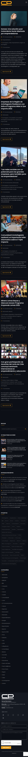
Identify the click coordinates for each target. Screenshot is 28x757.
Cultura (18, 526)
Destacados (5, 115)
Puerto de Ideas (6, 546)
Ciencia (4, 592)
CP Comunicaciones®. (15, 751)
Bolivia (7, 520)
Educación (4, 614)
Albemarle (4, 574)
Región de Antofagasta (7, 552)
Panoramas (5, 660)
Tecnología (23, 558)
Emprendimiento (7, 40)
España (14, 529)
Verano (4, 683)
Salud (3, 674)
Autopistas (5, 577)
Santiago (17, 552)
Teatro (22, 555)
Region (4, 672)
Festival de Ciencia (6, 532)
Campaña (23, 520)
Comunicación (12, 185)
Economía (12, 253)
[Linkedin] (3, 714)
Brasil (11, 520)
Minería (10, 311)
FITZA (19, 535)
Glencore (3, 316)
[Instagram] (13, 714)
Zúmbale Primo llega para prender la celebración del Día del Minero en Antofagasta (15, 456)
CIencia (8, 523)
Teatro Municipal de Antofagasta (10, 558)
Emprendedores (18, 253)
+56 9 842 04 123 (7, 707)
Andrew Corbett (6, 380)
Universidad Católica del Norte (16, 561)
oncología (22, 543)
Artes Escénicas (22, 518)
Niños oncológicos (6, 543)
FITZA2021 (4, 538)
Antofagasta (5, 42)
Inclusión (11, 254)
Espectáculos (5, 626)
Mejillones (12, 540)
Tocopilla (4, 561)
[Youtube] (3, 717)
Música (24, 540)
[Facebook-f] (18, 714)
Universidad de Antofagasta (9, 563)
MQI (6, 121)
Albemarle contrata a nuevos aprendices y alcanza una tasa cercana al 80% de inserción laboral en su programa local (16, 464)
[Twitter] (23, 714)
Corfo (13, 526)
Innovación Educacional (6, 384)
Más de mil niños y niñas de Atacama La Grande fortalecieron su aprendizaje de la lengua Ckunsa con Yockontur (16, 441)
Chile (10, 42)
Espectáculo (20, 529)
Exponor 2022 (5, 632)
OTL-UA (14, 384)
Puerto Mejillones (6, 549)
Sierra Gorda (5, 555)
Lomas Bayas (9, 316)
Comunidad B (12, 117)
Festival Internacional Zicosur (9, 535)
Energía (4, 620)
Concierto (22, 523)
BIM (2, 520)
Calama (17, 520)
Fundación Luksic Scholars (15, 382)
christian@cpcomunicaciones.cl (9, 701)
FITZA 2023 (11, 538)
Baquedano (11, 314)
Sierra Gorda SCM (14, 555)
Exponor (4, 629)
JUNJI (3, 643)
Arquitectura (13, 518)
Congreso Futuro (6, 526)
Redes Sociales (12, 189)
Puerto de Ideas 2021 (17, 546)
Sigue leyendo (5, 71)
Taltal (3, 677)
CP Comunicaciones (7, 37)
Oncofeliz (15, 543)
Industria (4, 637)
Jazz (3, 640)
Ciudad (4, 594)
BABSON (4, 580)
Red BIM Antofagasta (17, 549)
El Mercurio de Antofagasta (16, 187)
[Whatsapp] (8, 714)
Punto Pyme (5, 669)
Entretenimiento (6, 623)
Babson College (14, 380)
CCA (3, 589)
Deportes (4, 609)
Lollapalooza (5, 646)
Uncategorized (6, 680)
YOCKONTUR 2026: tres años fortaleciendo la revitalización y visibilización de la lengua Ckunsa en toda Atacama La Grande (14, 505)
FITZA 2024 (18, 538)
